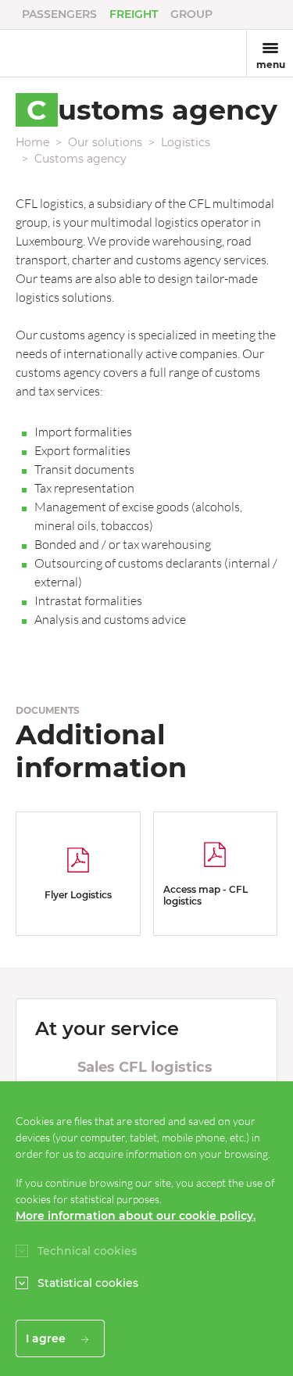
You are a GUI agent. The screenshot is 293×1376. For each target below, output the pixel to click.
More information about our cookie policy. (135, 1216)
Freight (133, 14)
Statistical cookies (88, 1283)
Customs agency (80, 159)
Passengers (59, 14)
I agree (47, 1338)
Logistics (185, 142)
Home (32, 142)
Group (191, 14)
